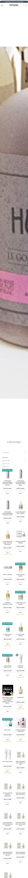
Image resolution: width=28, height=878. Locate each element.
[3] (20, 614)
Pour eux (7, 463)
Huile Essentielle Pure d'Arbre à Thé (20, 763)
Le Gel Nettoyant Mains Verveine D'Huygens (7, 543)
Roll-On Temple (7, 574)
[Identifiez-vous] (24, 5)
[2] (19, 614)
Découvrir (7, 488)
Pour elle (6, 460)
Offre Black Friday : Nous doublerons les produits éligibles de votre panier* (7, 700)
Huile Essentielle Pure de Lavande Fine (20, 824)
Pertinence (14, 452)
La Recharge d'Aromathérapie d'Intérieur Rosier (8, 513)
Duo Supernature (7, 761)
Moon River (7, 730)
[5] (23, 614)
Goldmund (20, 697)
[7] (21, 741)
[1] (17, 614)
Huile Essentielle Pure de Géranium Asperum (7, 824)
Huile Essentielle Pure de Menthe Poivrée (7, 854)
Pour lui (6, 466)
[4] (22, 614)
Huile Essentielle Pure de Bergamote (7, 795)
